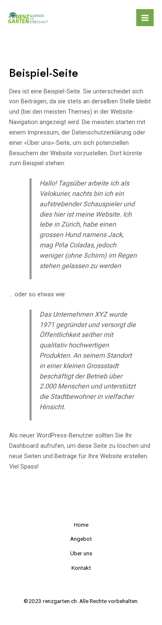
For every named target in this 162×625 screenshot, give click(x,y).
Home (81, 524)
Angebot (81, 538)
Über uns (81, 553)
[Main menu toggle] (145, 18)
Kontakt (81, 567)
